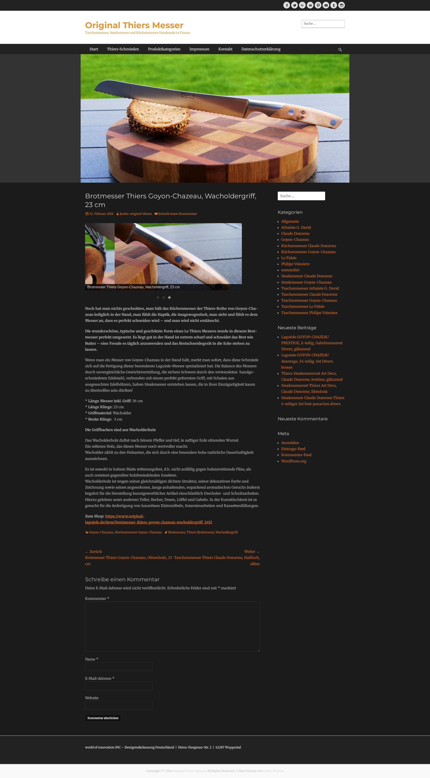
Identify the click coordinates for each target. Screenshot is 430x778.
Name (91, 659)
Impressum (199, 49)
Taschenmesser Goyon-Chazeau (309, 300)
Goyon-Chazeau (101, 532)
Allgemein (290, 221)
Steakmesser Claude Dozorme (306, 276)
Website (92, 698)
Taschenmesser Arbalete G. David (310, 288)
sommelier (290, 270)
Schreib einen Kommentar (177, 214)
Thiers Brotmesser (200, 532)
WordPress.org (293, 461)
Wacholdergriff (226, 532)
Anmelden (290, 442)
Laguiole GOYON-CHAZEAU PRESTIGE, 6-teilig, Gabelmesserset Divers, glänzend (312, 343)
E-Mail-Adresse (99, 678)
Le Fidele (289, 258)
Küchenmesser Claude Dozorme (308, 246)
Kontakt (225, 49)
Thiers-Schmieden (123, 49)
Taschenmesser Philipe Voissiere (309, 312)
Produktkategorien (164, 49)
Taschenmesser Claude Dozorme (309, 294)
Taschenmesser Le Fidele (303, 306)
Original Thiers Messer (134, 25)
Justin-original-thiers (136, 214)
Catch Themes (273, 771)
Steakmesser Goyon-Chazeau (306, 282)
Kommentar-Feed (296, 455)
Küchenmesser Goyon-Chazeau (138, 532)
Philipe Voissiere (295, 264)
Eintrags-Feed (293, 449)
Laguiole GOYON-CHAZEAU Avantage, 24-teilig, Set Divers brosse (307, 361)
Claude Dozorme (295, 233)
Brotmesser (176, 532)
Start (94, 49)
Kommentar (97, 598)
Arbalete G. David (296, 227)
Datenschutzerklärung (261, 49)
